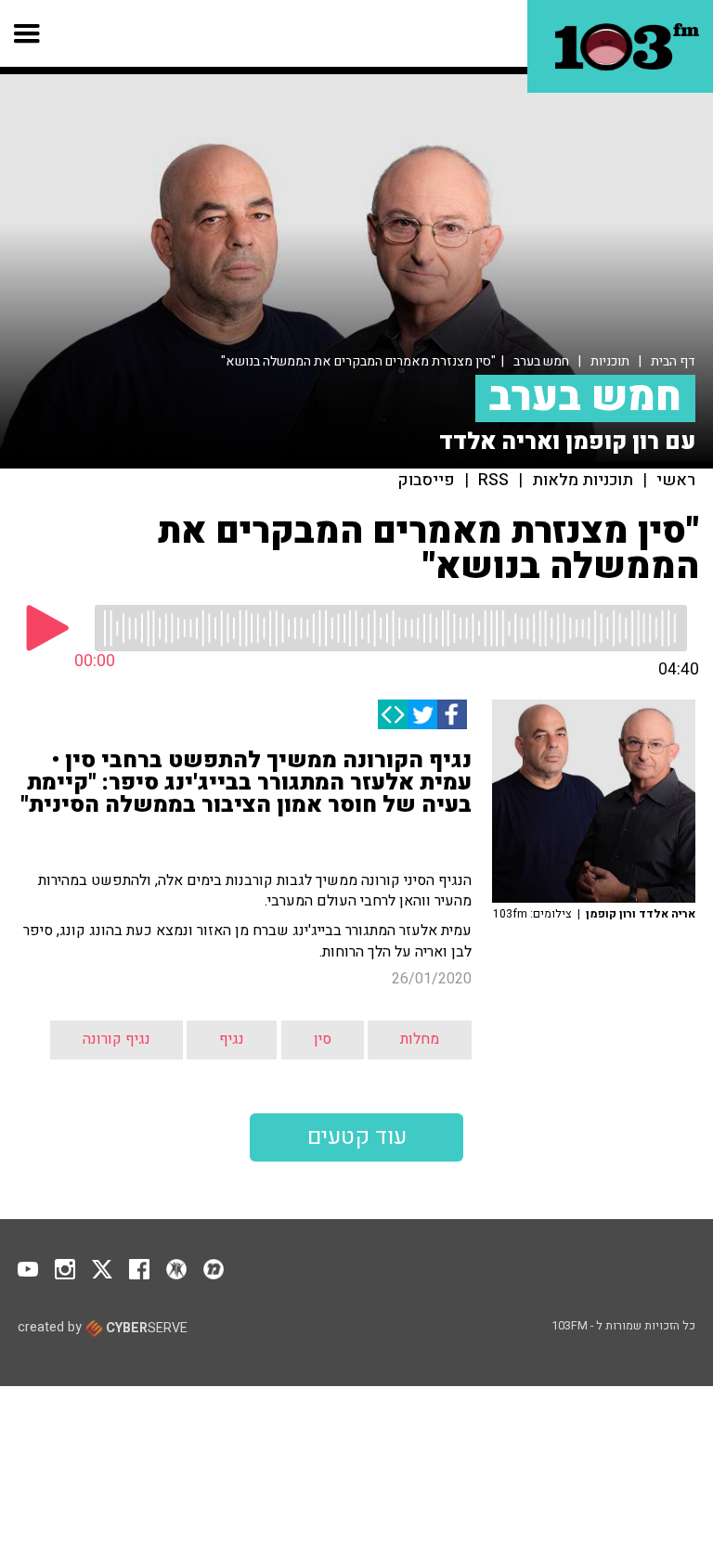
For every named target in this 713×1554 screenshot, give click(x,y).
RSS (493, 480)
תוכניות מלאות (582, 480)
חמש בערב (541, 361)
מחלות (419, 1039)
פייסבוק (426, 480)
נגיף (231, 1039)
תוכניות (609, 361)
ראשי (675, 480)
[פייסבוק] (452, 714)
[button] (27, 33)
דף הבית (673, 361)
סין (322, 1039)
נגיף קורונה (116, 1039)
